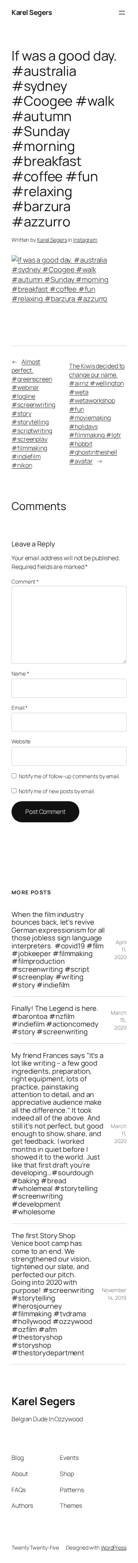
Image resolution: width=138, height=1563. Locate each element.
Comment (25, 581)
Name (20, 673)
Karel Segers (32, 12)
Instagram (85, 239)
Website (21, 741)
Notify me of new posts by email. (57, 791)
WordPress (114, 1547)
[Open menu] (122, 12)
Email (20, 707)
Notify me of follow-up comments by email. (69, 776)
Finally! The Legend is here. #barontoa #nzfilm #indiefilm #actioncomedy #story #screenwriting (55, 1020)
